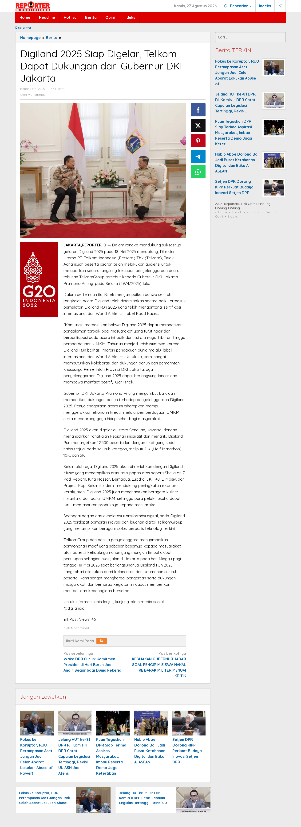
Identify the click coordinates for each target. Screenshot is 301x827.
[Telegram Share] (198, 156)
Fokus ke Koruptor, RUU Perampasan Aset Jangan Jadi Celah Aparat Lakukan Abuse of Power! (36, 756)
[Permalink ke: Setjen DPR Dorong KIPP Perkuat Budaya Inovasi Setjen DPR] (189, 723)
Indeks (233, 216)
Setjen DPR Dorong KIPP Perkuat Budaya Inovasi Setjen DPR (187, 750)
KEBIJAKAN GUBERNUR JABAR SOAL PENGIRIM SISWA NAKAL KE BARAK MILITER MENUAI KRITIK (159, 664)
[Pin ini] (198, 140)
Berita (270, 212)
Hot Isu (255, 212)
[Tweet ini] (198, 125)
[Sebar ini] (198, 109)
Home (222, 212)
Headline (238, 212)
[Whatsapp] (198, 171)
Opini (219, 216)
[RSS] (101, 641)
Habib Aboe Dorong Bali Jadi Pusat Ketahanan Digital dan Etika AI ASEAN (149, 750)
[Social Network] (280, 6)
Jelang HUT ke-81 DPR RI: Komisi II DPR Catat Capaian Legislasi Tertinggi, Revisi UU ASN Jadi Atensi (74, 756)
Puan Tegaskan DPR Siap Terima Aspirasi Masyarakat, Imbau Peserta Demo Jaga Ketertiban (111, 756)
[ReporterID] (32, 6)
